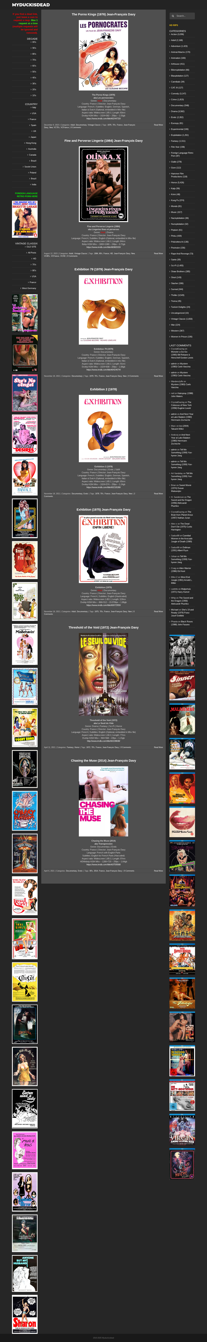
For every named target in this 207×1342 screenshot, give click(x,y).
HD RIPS (173, 25)
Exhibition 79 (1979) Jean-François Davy (103, 269)
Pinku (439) (176, 236)
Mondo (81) (176, 206)
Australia (32, 149)
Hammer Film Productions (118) (179, 175)
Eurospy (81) (177, 123)
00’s (34, 42)
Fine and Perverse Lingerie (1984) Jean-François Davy (103, 140)
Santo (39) (176, 259)
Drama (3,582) (177, 111)
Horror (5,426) (177, 182)
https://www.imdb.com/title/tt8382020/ (103, 247)
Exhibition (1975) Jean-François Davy (103, 509)
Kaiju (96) (175, 188)
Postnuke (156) (178, 247)
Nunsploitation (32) (179, 224)
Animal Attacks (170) (180, 52)
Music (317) (176, 212)
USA (34, 113)
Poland (33, 172)
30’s (34, 83)
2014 (96, 871)
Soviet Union (30, 166)
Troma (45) (176, 301)
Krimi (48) (175, 194)
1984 (96, 253)
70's (114, 125)
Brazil (33, 161)
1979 (91, 376)
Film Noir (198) (178, 147)
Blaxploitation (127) (180, 76)
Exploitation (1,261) (180, 135)
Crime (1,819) (177, 99)
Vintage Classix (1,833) (181, 319)
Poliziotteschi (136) (180, 242)
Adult (73, 125)
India (34, 184)
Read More (158, 125)
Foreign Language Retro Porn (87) (182, 154)
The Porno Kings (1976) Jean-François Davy (103, 14)
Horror (76, 747)
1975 (97, 611)
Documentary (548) (180, 105)
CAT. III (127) (177, 87)
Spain (33, 125)
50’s (34, 71)
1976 (109, 125)
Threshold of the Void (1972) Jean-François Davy (104, 627)
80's (100, 253)
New (51, 127)
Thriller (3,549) (177, 295)
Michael (174, 609)
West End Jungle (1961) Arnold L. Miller (181, 580)
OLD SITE (31, 247)
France (120, 125)
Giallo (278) (176, 162)
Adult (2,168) (177, 40)
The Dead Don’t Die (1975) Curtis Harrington (181, 526)
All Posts (32, 252)
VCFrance (65, 127)
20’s (34, 89)
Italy (34, 107)
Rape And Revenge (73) (182, 253)
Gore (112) (176, 167)
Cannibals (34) (177, 81)
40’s (34, 77)
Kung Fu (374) (177, 200)
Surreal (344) (177, 289)
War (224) (175, 325)
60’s (34, 66)
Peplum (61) (176, 230)
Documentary (81, 125)
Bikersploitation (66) (180, 70)
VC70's (57, 127)
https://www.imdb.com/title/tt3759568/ (103, 864)
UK (34, 131)
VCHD (62, 256)
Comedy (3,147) (178, 93)
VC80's (47, 256)
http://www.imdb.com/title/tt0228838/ (103, 741)
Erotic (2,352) (177, 117)
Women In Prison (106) (181, 336)
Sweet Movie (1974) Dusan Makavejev (181, 488)
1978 (97, 494)
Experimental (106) (180, 129)
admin (174, 363)
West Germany (29, 288)
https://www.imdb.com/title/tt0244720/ (103, 118)
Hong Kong (31, 143)
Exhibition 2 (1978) (103, 389)
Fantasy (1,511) (178, 141)
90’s (34, 48)
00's (91, 871)
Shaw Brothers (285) (180, 271)
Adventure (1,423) (179, 46)
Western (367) (177, 331)
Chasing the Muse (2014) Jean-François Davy (103, 760)
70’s (34, 60)
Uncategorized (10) (180, 313)
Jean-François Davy (122, 253)
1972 (88, 747)
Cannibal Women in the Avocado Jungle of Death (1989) (181, 538)
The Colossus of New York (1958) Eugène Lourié (181, 405)
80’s (34, 54)
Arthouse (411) (178, 64)
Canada (32, 155)
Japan (33, 137)
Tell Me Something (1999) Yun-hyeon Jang (181, 452)
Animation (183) (178, 58)
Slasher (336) (177, 283)
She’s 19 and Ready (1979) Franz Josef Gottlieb (182, 612)
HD (111, 253)
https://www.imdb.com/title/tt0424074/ (103, 369)
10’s (34, 95)
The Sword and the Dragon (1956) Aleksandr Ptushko (182, 601)
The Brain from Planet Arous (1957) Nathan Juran (182, 515)
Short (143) (176, 277)
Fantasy (70, 747)
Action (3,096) (177, 34)
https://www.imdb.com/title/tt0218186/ (103, 487)
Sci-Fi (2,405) (177, 265)
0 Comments (76, 127)
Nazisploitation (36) (180, 218)
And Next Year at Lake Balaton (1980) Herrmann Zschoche (182, 417)
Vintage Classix (94, 125)
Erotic (86, 494)
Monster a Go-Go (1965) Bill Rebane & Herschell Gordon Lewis (182, 355)
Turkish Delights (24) (180, 307)
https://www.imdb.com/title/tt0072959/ (103, 605)
